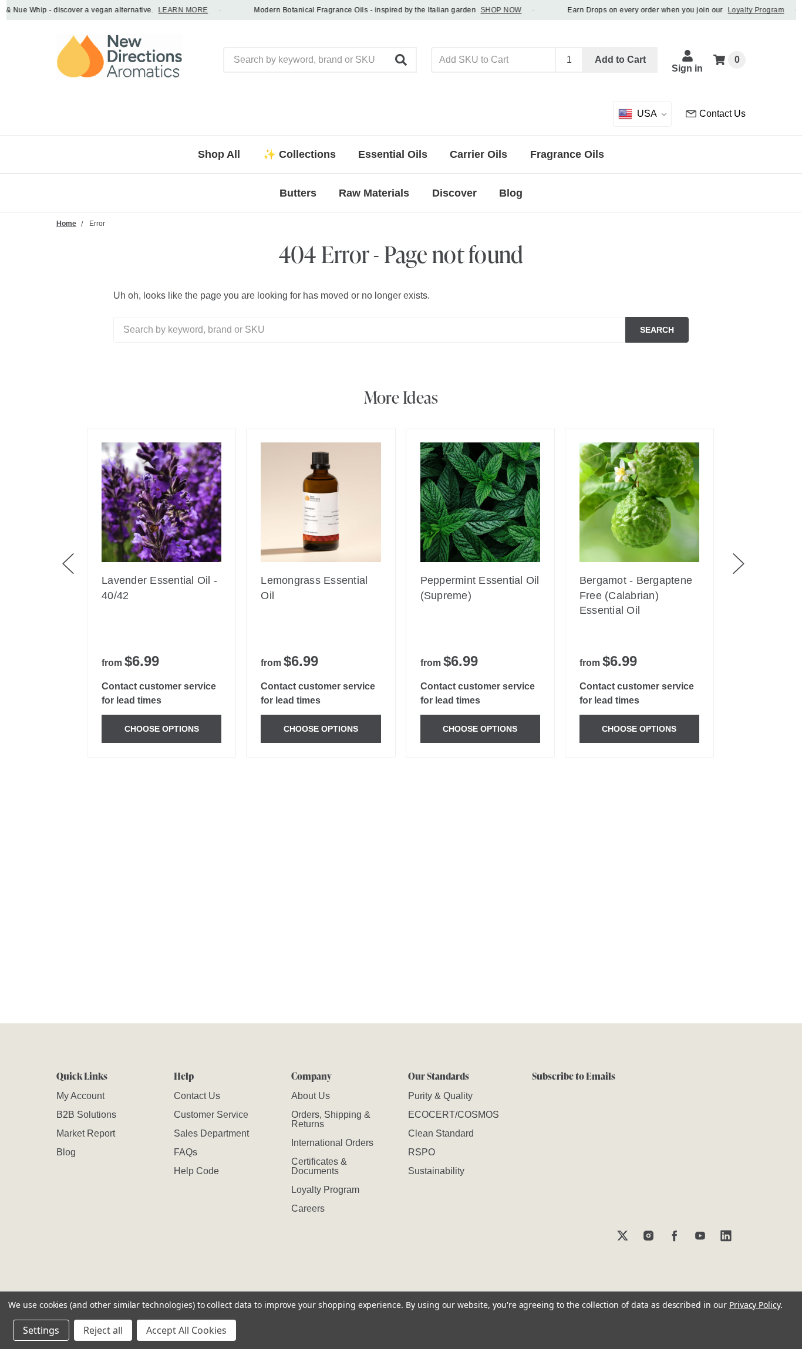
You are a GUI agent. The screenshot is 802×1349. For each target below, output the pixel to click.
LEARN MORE (175, 10)
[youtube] (700, 1235)
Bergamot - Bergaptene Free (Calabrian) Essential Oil (635, 595)
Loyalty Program (748, 10)
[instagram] (648, 1235)
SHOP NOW (493, 10)
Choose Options (161, 728)
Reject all (103, 1330)
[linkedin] (726, 1235)
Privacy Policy (754, 1304)
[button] (401, 60)
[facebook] (674, 1235)
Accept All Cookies (186, 1330)
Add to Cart (620, 60)
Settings (41, 1330)
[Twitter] (622, 1235)
